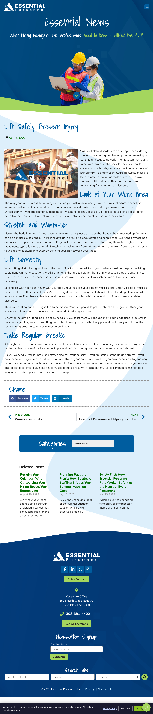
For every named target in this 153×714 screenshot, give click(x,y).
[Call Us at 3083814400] (62, 614)
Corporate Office (76, 596)
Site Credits (105, 689)
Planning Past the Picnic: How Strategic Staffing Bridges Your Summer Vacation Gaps (75, 482)
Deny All (125, 708)
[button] (146, 6)
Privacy (89, 689)
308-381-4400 (78, 613)
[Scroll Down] (76, 95)
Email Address (58, 644)
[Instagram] (88, 569)
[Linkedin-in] (72, 569)
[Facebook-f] (64, 569)
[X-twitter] (80, 569)
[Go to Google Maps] (76, 590)
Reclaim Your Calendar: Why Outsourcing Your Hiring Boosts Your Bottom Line (33, 482)
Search (144, 677)
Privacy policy (110, 708)
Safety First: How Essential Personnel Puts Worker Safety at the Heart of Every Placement (115, 482)
